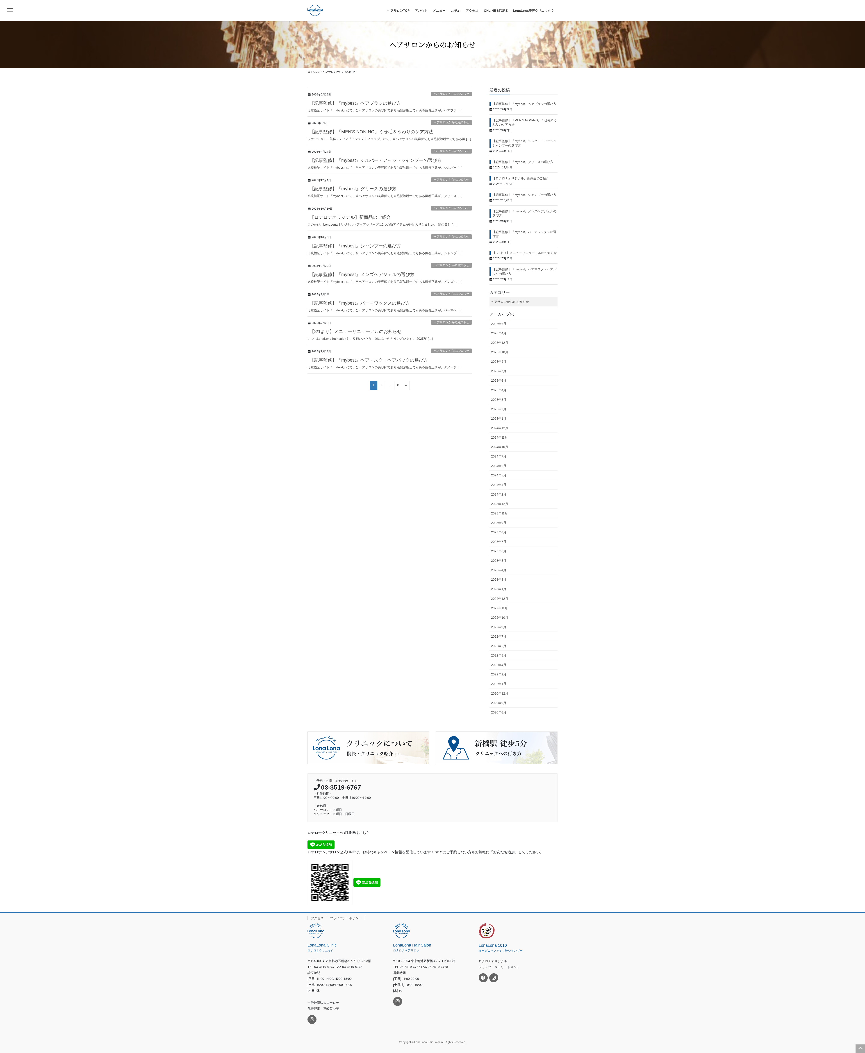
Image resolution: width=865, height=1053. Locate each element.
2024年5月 (498, 475)
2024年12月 (499, 428)
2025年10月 (499, 352)
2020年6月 (498, 712)
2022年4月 (498, 665)
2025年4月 (498, 390)
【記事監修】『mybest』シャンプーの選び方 (355, 245)
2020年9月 (498, 703)
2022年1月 (498, 684)
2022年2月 (498, 674)
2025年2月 (498, 409)
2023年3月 (498, 579)
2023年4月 (498, 570)
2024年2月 (498, 494)
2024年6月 (498, 466)
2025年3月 (498, 399)
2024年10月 (499, 447)
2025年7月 (498, 371)
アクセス (317, 918)
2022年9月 (498, 627)
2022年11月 (499, 608)
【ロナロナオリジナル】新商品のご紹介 (350, 217)
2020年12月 (499, 693)
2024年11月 (499, 437)
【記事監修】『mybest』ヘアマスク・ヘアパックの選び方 (369, 360)
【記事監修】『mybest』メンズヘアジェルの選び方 (362, 274)
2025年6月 (498, 380)
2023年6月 (498, 551)
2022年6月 (498, 646)
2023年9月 (498, 523)
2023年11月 (499, 513)
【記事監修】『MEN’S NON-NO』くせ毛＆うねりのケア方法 (371, 131)
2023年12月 (499, 504)
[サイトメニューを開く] (10, 10)
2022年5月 (498, 655)
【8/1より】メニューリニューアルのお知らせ (356, 331)
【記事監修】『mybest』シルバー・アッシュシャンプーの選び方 (376, 160)
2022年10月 (499, 617)
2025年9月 (498, 361)
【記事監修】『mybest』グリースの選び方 (353, 188)
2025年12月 (499, 342)
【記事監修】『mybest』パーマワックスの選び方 (360, 303)
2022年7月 (498, 636)
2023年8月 (498, 532)
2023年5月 (498, 560)
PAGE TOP (860, 1048)
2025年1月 (498, 418)
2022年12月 (499, 598)
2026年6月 (498, 324)
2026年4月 (498, 333)
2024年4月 (498, 485)
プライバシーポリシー (346, 918)
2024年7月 (498, 456)
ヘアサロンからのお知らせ (451, 93)
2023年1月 (498, 589)
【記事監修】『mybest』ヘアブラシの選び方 (355, 103)
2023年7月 (498, 541)
